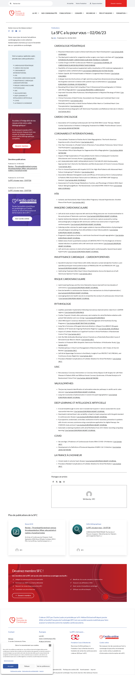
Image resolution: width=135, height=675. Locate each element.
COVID (16, 100)
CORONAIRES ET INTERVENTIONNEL (19, 72)
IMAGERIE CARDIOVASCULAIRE (24, 78)
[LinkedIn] (60, 481)
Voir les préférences (43, 666)
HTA (15, 75)
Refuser (27, 666)
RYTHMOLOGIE (19, 88)
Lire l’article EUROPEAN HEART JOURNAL (102, 216)
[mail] (20, 31)
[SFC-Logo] (17, 10)
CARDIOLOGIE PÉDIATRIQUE (24, 65)
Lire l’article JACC (77, 101)
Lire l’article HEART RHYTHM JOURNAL (81, 323)
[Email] (64, 481)
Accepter (11, 666)
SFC (54, 38)
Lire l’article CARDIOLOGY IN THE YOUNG (98, 71)
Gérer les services (8, 660)
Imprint (41, 671)
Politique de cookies (15, 671)
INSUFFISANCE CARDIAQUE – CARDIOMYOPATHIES (23, 82)
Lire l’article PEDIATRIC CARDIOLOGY (91, 90)
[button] (50, 645)
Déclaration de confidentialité (30, 671)
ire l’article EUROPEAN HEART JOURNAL (86, 224)
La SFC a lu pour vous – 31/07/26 (19, 180)
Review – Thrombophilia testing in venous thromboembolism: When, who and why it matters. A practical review (22, 168)
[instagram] (12, 31)
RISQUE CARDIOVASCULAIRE (24, 85)
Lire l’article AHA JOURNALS (75, 180)
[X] (57, 481)
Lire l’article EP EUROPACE (74, 312)
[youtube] (16, 31)
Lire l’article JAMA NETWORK (68, 128)
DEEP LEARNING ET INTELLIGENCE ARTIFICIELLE (22, 97)
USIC (16, 90)
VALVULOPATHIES (20, 93)
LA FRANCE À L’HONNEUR (23, 103)
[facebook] (9, 31)
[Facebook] (53, 481)
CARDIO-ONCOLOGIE (21, 68)
